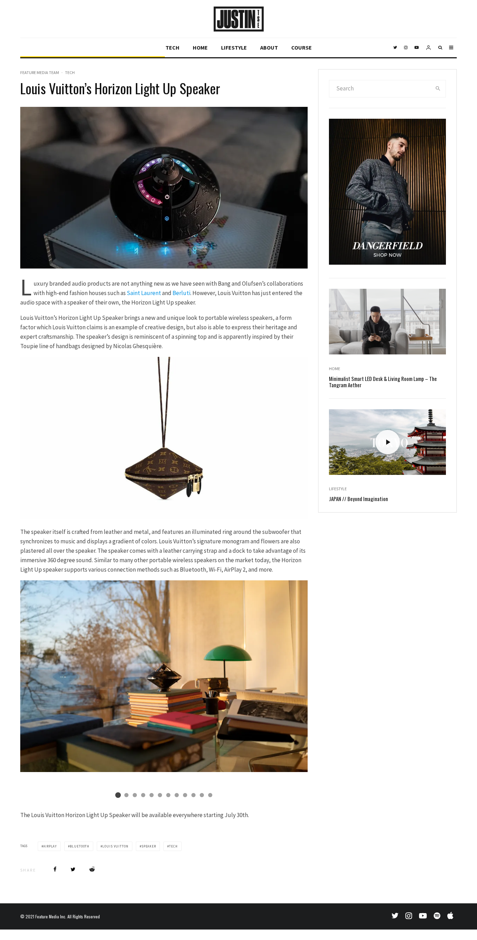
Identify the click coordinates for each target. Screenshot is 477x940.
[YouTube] (416, 47)
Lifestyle (234, 47)
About (269, 47)
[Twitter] (395, 47)
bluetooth (79, 846)
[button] (118, 795)
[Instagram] (406, 47)
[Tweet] (73, 869)
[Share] (55, 869)
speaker (148, 846)
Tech (172, 47)
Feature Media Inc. (50, 916)
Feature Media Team (39, 72)
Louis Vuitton (115, 846)
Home (200, 47)
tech (173, 846)
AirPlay (50, 846)
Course (301, 47)
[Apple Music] (450, 915)
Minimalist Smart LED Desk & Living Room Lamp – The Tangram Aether (383, 381)
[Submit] (92, 869)
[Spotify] (437, 915)
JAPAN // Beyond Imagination (358, 498)
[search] (438, 88)
